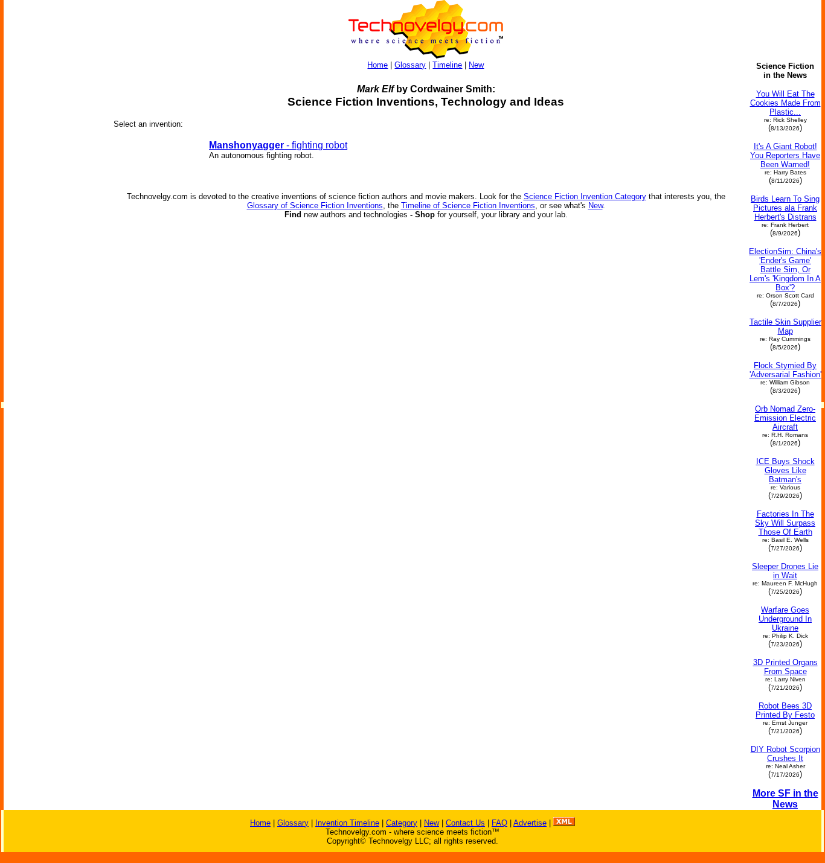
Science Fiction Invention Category (585, 196)
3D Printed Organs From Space (785, 667)
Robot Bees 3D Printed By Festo (785, 710)
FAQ (499, 822)
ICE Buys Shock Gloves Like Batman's (785, 470)
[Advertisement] (53, 243)
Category (401, 822)
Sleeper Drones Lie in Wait (785, 571)
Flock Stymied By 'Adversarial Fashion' (785, 370)
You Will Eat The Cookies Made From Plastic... (785, 102)
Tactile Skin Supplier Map (785, 326)
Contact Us (465, 822)
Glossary (410, 64)
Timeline (447, 64)
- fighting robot (278, 145)
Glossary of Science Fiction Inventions (315, 205)
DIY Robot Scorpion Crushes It (785, 754)
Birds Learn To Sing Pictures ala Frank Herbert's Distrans (785, 207)
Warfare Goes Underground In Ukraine (785, 618)
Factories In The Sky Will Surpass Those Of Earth (785, 523)
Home (377, 64)
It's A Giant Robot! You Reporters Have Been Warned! (785, 155)
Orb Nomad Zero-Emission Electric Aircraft (785, 418)
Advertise (530, 822)
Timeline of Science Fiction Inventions (468, 205)
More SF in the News (785, 798)
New (476, 64)
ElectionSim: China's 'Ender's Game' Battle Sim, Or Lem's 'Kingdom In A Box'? (785, 269)
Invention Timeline (347, 822)
